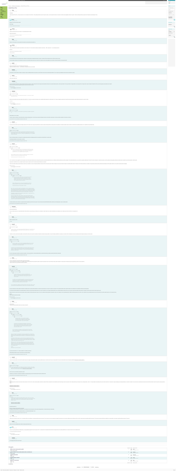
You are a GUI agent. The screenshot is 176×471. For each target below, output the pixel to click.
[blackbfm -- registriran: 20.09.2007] (11, 70)
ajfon (10, 452)
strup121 (11, 130)
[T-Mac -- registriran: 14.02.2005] (11, 11)
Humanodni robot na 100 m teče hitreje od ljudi (17, 0)
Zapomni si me (171, 11)
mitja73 (13, 63)
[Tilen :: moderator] (11, 427)
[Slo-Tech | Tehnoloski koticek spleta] (5, 3)
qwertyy (13, 75)
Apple (13, 216)
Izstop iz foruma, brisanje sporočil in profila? (17, 449)
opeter (134, 449)
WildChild (13, 91)
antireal (13, 421)
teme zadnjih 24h (3, 11)
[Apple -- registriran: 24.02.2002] (11, 217)
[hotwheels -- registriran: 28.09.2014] (11, 82)
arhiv (2, 8)
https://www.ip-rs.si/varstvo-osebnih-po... (27, 368)
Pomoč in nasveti (15, 450)
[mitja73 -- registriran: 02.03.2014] (11, 64)
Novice (1, 7)
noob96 (11, 458)
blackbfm (13, 69)
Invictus (13, 28)
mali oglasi (2, 10)
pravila (2, 17)
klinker (13, 257)
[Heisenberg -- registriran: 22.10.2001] (11, 207)
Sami (13, 107)
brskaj (2, 15)
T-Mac (13, 10)
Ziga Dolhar (134, 454)
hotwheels (13, 81)
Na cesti (14, 453)
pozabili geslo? (170, 17)
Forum (1, 9)
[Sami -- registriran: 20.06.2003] (11, 108)
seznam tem (170, 24)
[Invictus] (11, 29)
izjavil (17, 130)
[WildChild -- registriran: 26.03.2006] (11, 92)
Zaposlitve (2, 14)
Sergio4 (11, 455)
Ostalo (1, 16)
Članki (1, 12)
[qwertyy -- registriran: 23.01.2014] (11, 76)
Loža (13, 456)
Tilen (13, 434)
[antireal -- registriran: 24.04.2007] (11, 422)
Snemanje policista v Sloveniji (14, 457)
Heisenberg (14, 206)
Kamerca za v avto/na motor (14, 460)
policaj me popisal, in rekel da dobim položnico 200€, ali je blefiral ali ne (21, 451)
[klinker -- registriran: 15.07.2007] (11, 258)
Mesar (133, 460)
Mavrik (13, 19)
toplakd (134, 457)
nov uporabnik (170, 16)
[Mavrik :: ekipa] (11, 20)
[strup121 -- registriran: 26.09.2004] (11, 122)
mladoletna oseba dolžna (14, 454)
